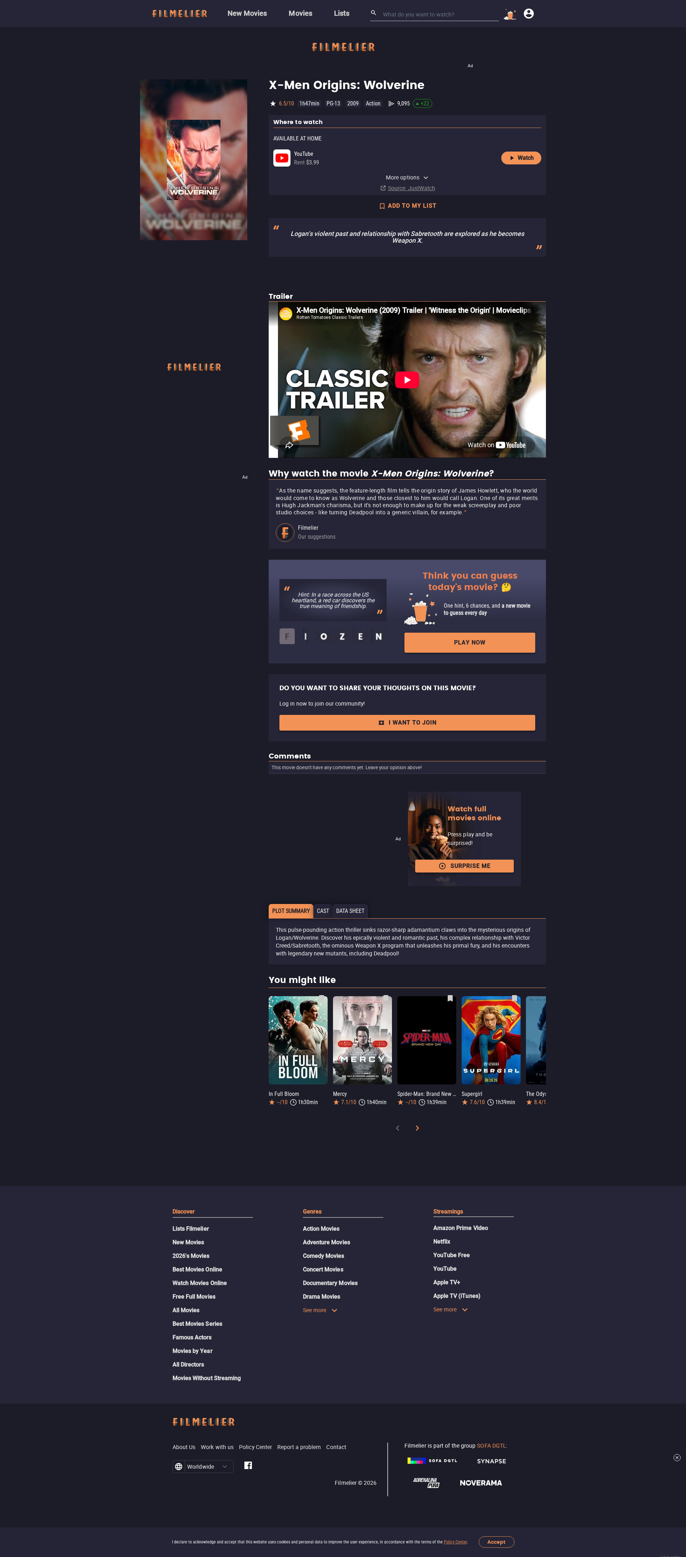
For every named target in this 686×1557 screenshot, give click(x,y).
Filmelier (308, 527)
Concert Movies (323, 1269)
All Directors (188, 1364)
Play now (470, 642)
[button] (224, 1466)
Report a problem (299, 1447)
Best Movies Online (197, 1269)
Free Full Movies (194, 1296)
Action (373, 103)
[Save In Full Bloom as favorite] (321, 998)
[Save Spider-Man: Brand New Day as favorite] (450, 998)
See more (315, 1310)
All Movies (186, 1310)
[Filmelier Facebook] (248, 1467)
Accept (496, 1542)
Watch (526, 157)
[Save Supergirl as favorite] (514, 998)
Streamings (448, 1211)
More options (402, 177)
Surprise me (471, 865)
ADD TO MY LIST (412, 205)
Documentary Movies (330, 1283)
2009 (353, 103)
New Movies (188, 1242)
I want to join (413, 722)
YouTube (445, 1268)
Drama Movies (321, 1296)
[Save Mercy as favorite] (386, 998)
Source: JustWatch (411, 188)
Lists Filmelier (191, 1228)
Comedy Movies (323, 1255)
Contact (336, 1447)
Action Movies (321, 1228)
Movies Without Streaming (207, 1378)
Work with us (217, 1447)
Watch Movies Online (200, 1283)
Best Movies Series (197, 1323)
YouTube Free (451, 1255)
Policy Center (455, 1541)
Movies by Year (193, 1351)
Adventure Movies (326, 1242)
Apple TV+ (447, 1282)
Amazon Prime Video (460, 1228)
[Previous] (397, 1129)
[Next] (417, 1129)
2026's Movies (191, 1255)
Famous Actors (192, 1337)
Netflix (442, 1241)
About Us (184, 1447)
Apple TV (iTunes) (457, 1295)
